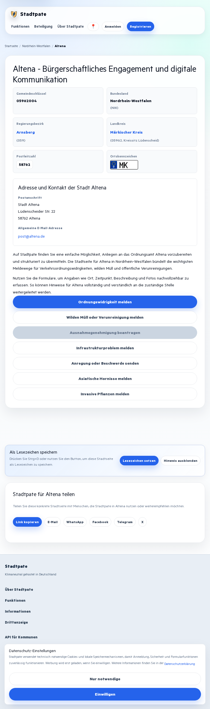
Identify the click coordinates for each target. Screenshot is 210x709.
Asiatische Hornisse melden (105, 378)
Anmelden (113, 26)
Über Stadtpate (70, 26)
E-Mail (53, 522)
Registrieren (140, 26)
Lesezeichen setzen (139, 461)
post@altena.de (31, 236)
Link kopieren (27, 522)
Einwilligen (105, 694)
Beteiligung (43, 26)
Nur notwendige (105, 678)
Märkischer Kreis (126, 132)
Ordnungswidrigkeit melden (105, 301)
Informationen (18, 611)
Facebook (100, 522)
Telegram (125, 522)
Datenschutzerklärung (179, 664)
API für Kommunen (21, 637)
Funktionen (20, 26)
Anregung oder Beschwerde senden (105, 363)
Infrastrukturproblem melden (105, 347)
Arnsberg (25, 132)
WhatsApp (75, 522)
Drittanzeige (16, 622)
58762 (24, 164)
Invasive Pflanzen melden (105, 393)
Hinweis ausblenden (180, 461)
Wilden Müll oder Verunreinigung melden (105, 317)
